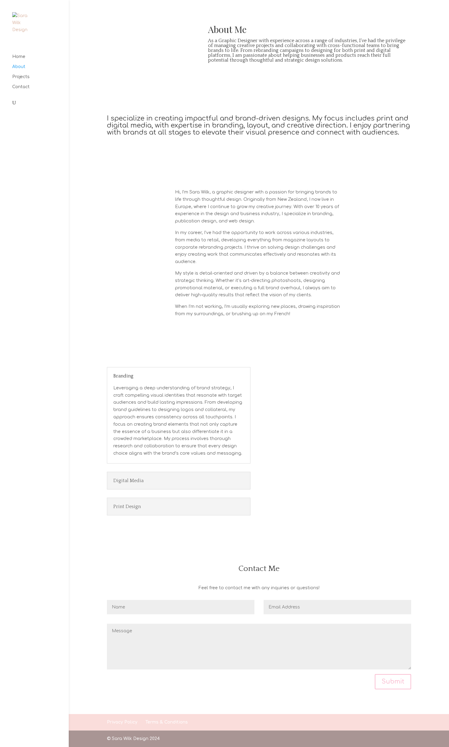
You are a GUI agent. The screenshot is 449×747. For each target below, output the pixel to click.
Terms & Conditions (166, 722)
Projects (21, 77)
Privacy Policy (122, 722)
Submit (392, 681)
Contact (21, 87)
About (18, 67)
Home (18, 57)
